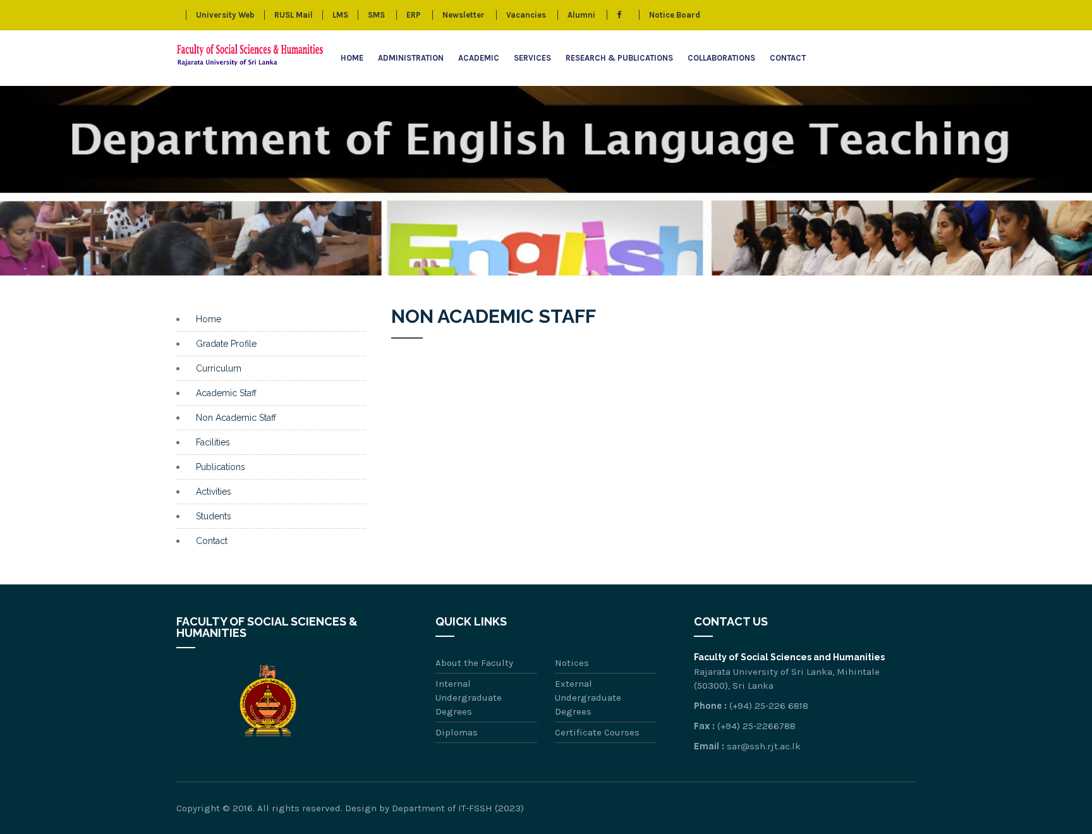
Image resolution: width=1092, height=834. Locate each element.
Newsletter (463, 15)
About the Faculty (474, 662)
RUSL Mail (293, 15)
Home (352, 58)
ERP (413, 15)
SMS (376, 15)
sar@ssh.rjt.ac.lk (764, 746)
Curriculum (218, 368)
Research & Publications (619, 58)
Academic (478, 58)
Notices (572, 662)
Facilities (213, 442)
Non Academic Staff (236, 418)
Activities (213, 491)
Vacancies (526, 15)
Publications (220, 467)
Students (213, 516)
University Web (225, 15)
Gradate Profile (226, 344)
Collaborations (721, 58)
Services (532, 58)
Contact (788, 58)
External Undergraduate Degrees (588, 697)
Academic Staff (226, 393)
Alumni (581, 15)
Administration (411, 58)
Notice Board (674, 15)
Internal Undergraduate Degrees (468, 697)
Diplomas (456, 732)
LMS (340, 15)
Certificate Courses (597, 732)
